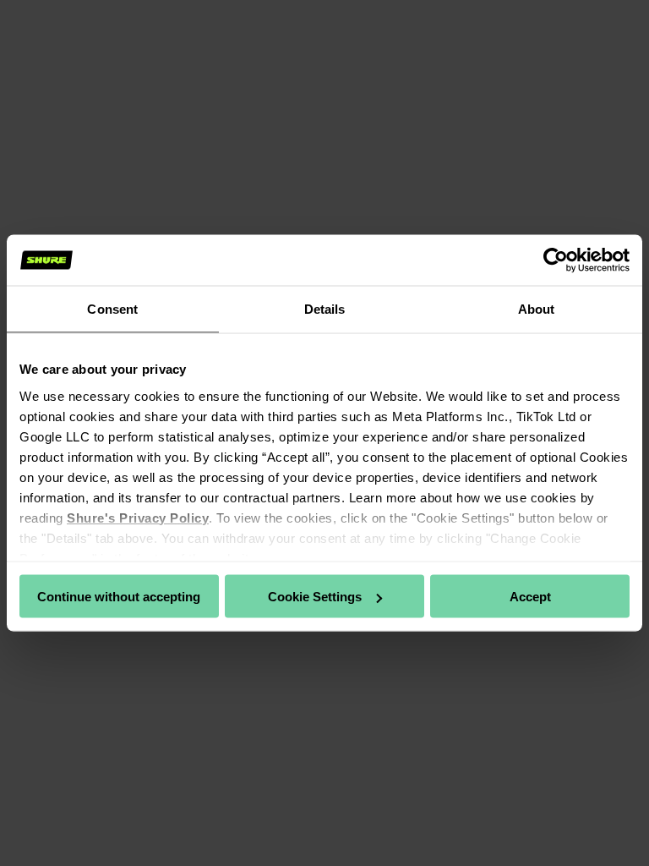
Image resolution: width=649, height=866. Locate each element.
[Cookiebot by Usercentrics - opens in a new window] (556, 260)
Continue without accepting (118, 596)
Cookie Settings (315, 596)
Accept (530, 596)
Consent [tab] (112, 309)
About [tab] (536, 309)
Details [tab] (325, 309)
